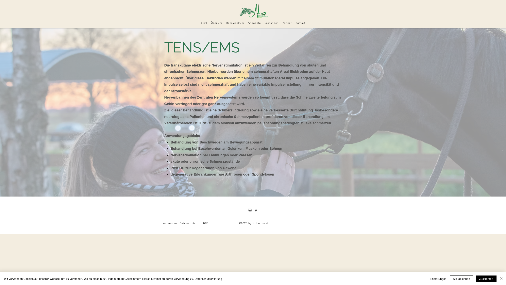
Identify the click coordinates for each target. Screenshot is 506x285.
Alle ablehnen (461, 279)
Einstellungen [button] (438, 279)
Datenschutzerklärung (208, 279)
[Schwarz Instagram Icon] (250, 210)
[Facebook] (256, 210)
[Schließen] (501, 279)
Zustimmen (486, 279)
